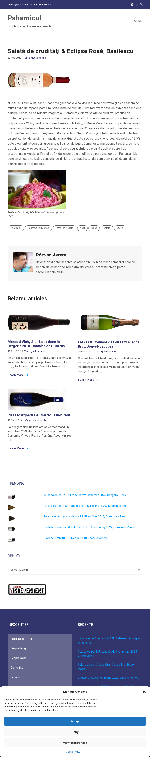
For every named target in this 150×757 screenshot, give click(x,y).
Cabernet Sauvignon (38, 228)
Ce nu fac (17, 667)
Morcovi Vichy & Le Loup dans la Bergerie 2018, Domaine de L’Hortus (36, 344)
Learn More (16, 375)
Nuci (82, 228)
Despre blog (18, 648)
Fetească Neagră (64, 228)
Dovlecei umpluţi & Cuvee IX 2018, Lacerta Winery (75, 538)
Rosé (94, 228)
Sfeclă (120, 228)
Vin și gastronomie (35, 57)
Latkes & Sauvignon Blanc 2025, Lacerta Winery (108, 677)
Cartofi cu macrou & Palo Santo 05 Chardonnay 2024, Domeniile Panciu (90, 527)
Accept (75, 721)
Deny (75, 732)
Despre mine (19, 658)
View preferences (75, 743)
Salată (107, 228)
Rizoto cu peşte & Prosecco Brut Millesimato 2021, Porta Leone (85, 506)
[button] (144, 692)
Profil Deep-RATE (22, 639)
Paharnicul (24, 18)
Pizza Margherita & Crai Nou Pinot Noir (39, 415)
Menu (137, 21)
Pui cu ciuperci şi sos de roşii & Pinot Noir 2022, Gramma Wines (84, 516)
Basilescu (16, 228)
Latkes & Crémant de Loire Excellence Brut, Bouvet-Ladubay (108, 344)
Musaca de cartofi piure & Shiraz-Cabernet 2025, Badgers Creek (85, 495)
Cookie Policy (73, 751)
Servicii (15, 677)
